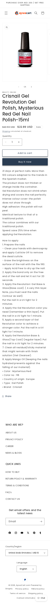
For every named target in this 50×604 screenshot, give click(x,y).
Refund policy (38, 589)
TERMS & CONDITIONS (17, 485)
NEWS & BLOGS (14, 452)
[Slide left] (19, 87)
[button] (6, 13)
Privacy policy (22, 589)
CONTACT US (13, 499)
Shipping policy (35, 593)
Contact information (26, 598)
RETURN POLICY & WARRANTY (21, 478)
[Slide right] (31, 87)
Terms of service (17, 593)
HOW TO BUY (13, 472)
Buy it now (25, 161)
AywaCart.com (23, 585)
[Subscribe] (41, 521)
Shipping (6, 131)
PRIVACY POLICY (14, 439)
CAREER (10, 446)
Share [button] (8, 396)
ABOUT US (11, 432)
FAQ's (9, 492)
